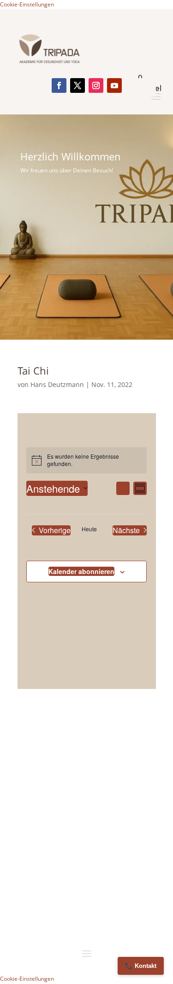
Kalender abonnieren (81, 571)
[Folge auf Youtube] (114, 85)
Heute (89, 529)
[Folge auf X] (77, 85)
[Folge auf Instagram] (96, 85)
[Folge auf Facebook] (59, 85)
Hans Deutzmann (57, 384)
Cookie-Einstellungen (27, 4)
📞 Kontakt (140, 965)
